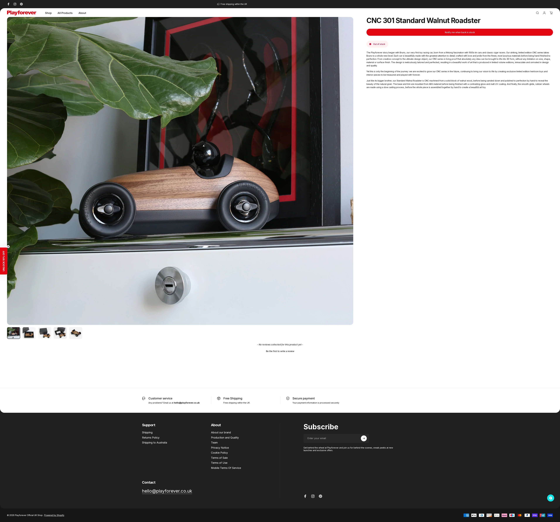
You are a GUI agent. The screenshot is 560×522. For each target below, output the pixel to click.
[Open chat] (550, 497)
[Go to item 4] (60, 333)
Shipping (147, 432)
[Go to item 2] (29, 333)
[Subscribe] (364, 438)
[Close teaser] (8, 246)
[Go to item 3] (44, 333)
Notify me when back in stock (460, 32)
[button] (280, 351)
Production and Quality (225, 437)
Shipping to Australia (154, 442)
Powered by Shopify (54, 515)
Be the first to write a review (280, 351)
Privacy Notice (220, 447)
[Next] (346, 178)
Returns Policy (150, 437)
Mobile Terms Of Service (226, 467)
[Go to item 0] (13, 333)
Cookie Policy (219, 452)
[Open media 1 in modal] (180, 171)
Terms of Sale (219, 457)
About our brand (221, 432)
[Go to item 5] (75, 333)
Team (214, 442)
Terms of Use (219, 462)
